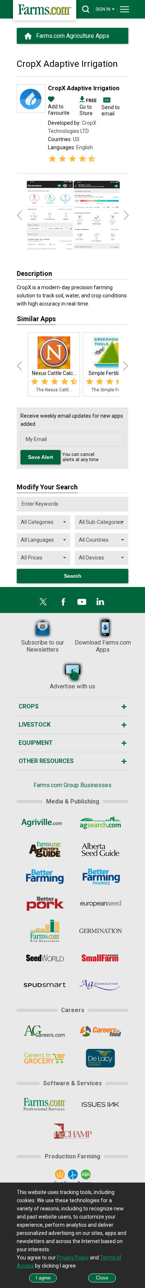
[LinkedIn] (100, 602)
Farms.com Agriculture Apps (72, 35)
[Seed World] (44, 958)
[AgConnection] (100, 985)
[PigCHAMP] (72, 1131)
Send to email (111, 110)
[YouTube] (81, 602)
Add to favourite (59, 110)
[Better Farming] (44, 876)
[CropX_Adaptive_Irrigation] (50, 215)
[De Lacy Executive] (100, 1058)
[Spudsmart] (44, 985)
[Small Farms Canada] (100, 958)
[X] (43, 602)
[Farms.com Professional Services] (44, 1104)
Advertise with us (72, 686)
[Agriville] (44, 822)
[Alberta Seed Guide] (100, 849)
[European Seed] (100, 904)
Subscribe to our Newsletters (42, 646)
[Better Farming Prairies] (100, 876)
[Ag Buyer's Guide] (44, 849)
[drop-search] (85, 9)
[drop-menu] (124, 9)
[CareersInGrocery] (44, 1058)
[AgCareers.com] (44, 1031)
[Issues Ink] (100, 1104)
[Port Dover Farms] (72, 1177)
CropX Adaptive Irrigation (83, 88)
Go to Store (88, 107)
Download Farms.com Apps (103, 646)
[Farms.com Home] (44, 10)
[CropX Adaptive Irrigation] (31, 111)
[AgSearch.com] (100, 822)
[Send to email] (106, 99)
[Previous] (19, 366)
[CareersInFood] (100, 1031)
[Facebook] (63, 602)
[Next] (125, 366)
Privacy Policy (73, 1258)
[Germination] (100, 931)
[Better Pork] (44, 904)
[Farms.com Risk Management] (44, 931)
